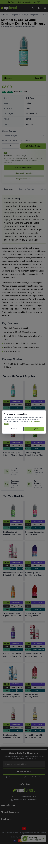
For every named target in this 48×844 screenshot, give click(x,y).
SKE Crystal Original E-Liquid (32, 15)
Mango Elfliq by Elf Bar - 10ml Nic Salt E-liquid (34, 736)
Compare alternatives (24, 179)
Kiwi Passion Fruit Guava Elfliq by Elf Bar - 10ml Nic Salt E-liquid (13, 737)
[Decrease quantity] (4, 146)
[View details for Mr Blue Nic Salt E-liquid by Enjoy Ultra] (13, 673)
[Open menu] (45, 8)
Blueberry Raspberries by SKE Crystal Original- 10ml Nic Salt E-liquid (34, 535)
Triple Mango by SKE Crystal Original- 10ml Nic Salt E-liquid (12, 615)
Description (8, 189)
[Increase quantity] (16, 146)
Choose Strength (9, 131)
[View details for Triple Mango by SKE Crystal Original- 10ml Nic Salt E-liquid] (13, 591)
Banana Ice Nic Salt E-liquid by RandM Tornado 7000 (34, 615)
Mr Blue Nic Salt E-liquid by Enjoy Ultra (11, 695)
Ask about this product (24, 167)
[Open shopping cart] (39, 8)
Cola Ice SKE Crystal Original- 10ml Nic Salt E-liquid (12, 454)
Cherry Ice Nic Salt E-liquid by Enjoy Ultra (34, 655)
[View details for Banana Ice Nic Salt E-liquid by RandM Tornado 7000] (35, 591)
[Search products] (33, 8)
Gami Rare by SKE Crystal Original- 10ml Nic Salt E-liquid (34, 454)
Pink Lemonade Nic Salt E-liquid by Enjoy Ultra (13, 573)
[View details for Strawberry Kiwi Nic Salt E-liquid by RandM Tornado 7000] (35, 551)
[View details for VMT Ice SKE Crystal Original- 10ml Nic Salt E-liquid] (13, 632)
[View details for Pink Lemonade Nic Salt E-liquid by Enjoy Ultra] (13, 551)
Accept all (34, 429)
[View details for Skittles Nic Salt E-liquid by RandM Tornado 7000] (35, 673)
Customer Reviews (26, 189)
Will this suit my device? (24, 173)
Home (5, 15)
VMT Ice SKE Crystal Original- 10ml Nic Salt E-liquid (12, 656)
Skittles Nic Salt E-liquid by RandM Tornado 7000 (32, 696)
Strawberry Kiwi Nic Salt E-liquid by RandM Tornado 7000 (34, 574)
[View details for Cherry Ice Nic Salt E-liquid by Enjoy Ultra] (35, 632)
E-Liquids (14, 15)
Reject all (14, 429)
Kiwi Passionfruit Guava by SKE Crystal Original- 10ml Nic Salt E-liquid (12, 535)
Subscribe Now (24, 771)
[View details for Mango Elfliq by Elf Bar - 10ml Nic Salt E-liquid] (35, 713)
